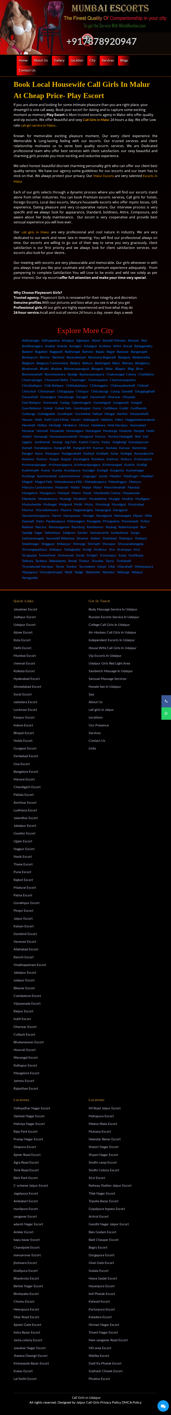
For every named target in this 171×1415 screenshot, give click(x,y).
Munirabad (136, 504)
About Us (41, 60)
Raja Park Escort (26, 1131)
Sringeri (92, 555)
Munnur (28, 510)
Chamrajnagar (32, 380)
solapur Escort (24, 980)
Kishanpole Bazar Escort (31, 1363)
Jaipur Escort (23, 918)
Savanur (82, 538)
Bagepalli (56, 351)
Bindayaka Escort (26, 1294)
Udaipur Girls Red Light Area (109, 663)
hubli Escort (22, 1019)
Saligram (69, 532)
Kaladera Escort (100, 1317)
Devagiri (82, 397)
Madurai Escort (25, 887)
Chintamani (46, 391)
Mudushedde (31, 504)
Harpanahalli (139, 414)
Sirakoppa (124, 549)
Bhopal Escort (24, 733)
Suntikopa (135, 555)
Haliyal (97, 414)
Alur (144, 340)
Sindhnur (100, 549)
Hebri (119, 419)
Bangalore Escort (26, 771)
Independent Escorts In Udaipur (112, 640)
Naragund (120, 510)
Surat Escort (23, 694)
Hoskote (125, 431)
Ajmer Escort (23, 632)
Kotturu (126, 459)
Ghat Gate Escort (101, 1263)
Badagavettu (143, 346)
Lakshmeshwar (69, 476)
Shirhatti (94, 544)
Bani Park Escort (26, 1178)
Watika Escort (99, 1355)
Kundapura (72, 470)
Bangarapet (139, 351)
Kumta (57, 470)
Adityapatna (51, 340)
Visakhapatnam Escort (30, 965)
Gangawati (121, 402)
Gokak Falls (63, 408)
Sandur (82, 532)
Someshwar (47, 555)
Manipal (63, 493)
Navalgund (104, 515)
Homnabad (138, 425)
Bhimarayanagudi (76, 368)
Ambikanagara (32, 346)
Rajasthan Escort (26, 1088)
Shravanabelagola (130, 544)
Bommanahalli (32, 374)
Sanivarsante (99, 532)
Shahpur (141, 538)
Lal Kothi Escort (25, 1379)
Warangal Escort (26, 1057)
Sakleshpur (53, 532)
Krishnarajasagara (87, 464)
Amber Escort (24, 1232)
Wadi (68, 572)
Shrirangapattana (34, 549)
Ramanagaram (59, 527)
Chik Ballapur (54, 385)
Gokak (48, 408)
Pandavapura (55, 521)
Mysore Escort (24, 779)
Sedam (95, 538)
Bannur (45, 357)
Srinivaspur (108, 555)
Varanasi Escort (25, 941)
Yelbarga (123, 572)
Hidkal (42, 425)
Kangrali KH (82, 448)
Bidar (109, 368)
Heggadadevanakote (140, 419)
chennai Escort (24, 663)
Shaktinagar (30, 544)
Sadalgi (27, 532)
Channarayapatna (123, 380)
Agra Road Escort (26, 1162)
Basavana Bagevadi (102, 357)
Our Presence (99, 725)
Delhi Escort (22, 648)
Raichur (41, 527)
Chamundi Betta (56, 380)
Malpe (86, 487)
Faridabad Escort (26, 756)
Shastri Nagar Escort (104, 1147)
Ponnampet (130, 521)
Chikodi (142, 385)
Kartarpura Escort (102, 1309)
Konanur (28, 459)
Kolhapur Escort (25, 1065)
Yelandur (108, 572)
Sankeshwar (119, 532)
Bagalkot (41, 351)
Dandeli (127, 391)
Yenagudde (30, 578)
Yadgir (78, 572)
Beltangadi (102, 363)
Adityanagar (31, 340)
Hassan (27, 419)
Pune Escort (22, 872)
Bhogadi (97, 368)
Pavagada (94, 521)
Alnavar (133, 340)
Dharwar (114, 397)
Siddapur (55, 549)
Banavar (123, 351)
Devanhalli (98, 397)
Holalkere (98, 425)
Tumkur (71, 566)
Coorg (115, 391)
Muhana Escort (100, 1131)
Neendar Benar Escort (105, 1139)
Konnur (41, 459)
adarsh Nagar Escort (28, 1224)
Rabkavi (27, 527)
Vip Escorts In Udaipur (105, 655)
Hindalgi (55, 425)
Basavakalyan (76, 357)
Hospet (139, 431)
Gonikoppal (82, 408)
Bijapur (120, 368)
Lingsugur (90, 476)
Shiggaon (48, 544)
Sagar (38, 532)
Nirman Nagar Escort (104, 1324)
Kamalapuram (138, 442)
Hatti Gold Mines (56, 419)
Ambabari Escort (26, 1201)
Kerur (39, 453)
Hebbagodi (91, 419)
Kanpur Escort (24, 717)
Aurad (127, 346)
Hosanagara (74, 431)
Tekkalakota (57, 561)
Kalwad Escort (99, 1301)
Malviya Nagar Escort (29, 1124)
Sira (112, 549)
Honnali (42, 431)
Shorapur (109, 544)
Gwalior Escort (24, 833)
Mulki (78, 504)
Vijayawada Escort (27, 1003)
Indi (145, 436)
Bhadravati (30, 368)
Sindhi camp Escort (103, 1162)
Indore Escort (23, 725)
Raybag (111, 527)
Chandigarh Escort (27, 787)
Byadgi (72, 374)
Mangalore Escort (26, 1073)
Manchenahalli (115, 487)
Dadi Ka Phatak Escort (105, 1363)
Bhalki (44, 368)
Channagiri (78, 380)
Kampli (27, 448)
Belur (116, 363)
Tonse (60, 566)
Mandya (134, 487)
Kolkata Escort (24, 671)
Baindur (88, 351)
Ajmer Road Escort (27, 1155)
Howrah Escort (25, 1050)
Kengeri (27, 453)
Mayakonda (131, 493)
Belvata (127, 363)
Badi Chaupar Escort (104, 1240)
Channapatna (98, 380)
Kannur (98, 448)
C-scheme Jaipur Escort (31, 1185)
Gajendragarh (81, 402)
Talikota (27, 561)
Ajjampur (83, 340)
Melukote (29, 499)
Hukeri (27, 436)
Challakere (146, 374)
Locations (96, 717)
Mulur (88, 504)
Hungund (86, 436)
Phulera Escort (99, 1379)
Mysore (65, 510)
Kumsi (45, 470)
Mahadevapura (95, 482)
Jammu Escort (24, 1081)
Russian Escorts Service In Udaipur (114, 617)
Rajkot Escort (23, 880)
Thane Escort (23, 864)
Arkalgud (90, 346)
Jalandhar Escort (26, 818)
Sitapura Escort (25, 1147)
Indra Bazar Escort (27, 1332)
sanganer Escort (25, 1216)
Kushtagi (28, 476)
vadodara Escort (25, 702)
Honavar (28, 431)
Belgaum (28, 363)
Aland (96, 340)
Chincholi (29, 391)
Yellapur (137, 572)
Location (77, 60)
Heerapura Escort (26, 1309)
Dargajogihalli (145, 391)
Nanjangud (103, 510)
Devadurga (66, 397)
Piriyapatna (111, 521)
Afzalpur (68, 340)
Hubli (150, 431)
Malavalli (61, 487)
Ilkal (138, 436)
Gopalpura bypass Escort (107, 1209)
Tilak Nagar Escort (102, 1193)
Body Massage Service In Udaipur (113, 609)
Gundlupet (65, 414)
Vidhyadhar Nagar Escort (32, 1108)
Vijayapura (30, 572)
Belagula (124, 357)
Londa (103, 476)
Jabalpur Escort (25, 825)
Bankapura (30, 357)
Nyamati (28, 521)
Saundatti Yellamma (60, 538)
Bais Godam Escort (102, 1232)
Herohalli (28, 425)
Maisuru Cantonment (37, 487)
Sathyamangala (33, 538)
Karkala (111, 448)
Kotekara (97, 459)
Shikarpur (64, 544)
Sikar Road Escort (26, 1317)
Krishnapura (143, 459)
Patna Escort (23, 895)
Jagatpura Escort (26, 1193)
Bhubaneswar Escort (29, 1042)
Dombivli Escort (25, 934)
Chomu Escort (24, 1301)
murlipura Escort (26, 1209)
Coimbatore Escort (27, 996)
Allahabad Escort (26, 949)
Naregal (88, 515)
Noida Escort (23, 740)
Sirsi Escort (97, 1178)
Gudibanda (138, 408)
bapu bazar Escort (27, 1240)
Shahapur (126, 538)
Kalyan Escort (24, 926)
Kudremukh (30, 470)
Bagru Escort (98, 1247)
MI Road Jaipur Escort (105, 1108)
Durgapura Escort (101, 1255)
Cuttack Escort (24, 1034)
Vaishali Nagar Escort (29, 1116)
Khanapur (52, 453)
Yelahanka (93, 572)
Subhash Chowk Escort (106, 1371)
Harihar (122, 414)
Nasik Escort (23, 856)
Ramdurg (78, 527)
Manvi (76, 493)
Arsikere (105, 346)
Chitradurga (99, 391)
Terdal (72, 561)
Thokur (84, 561)
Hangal (109, 414)
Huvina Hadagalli (120, 436)
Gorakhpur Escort (27, 903)
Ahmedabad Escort (27, 686)
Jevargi (57, 442)
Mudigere (142, 499)
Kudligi (142, 464)
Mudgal (114, 499)
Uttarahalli (124, 566)
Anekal (50, 346)
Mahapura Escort (101, 1116)
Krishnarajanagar (34, 464)
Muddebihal (98, 499)
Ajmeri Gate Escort (27, 1324)
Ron (143, 527)
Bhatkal (56, 368)
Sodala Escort (99, 1270)
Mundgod (119, 504)
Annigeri (75, 346)
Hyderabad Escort (27, 678)
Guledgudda (46, 414)
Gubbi (123, 408)
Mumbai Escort (25, 655)
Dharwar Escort (25, 1027)
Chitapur (82, 391)
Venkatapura (144, 566)
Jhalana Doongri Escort (31, 1355)
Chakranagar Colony (121, 374)
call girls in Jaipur (101, 709)
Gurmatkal (82, 414)
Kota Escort (22, 640)
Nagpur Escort (24, 849)
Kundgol (89, 470)
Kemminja (139, 448)
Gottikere (110, 408)
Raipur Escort (23, 1011)
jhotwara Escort (25, 1263)
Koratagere (81, 459)
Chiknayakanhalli (122, 385)
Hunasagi (40, 436)
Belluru (87, 363)
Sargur (135, 532)
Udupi (101, 566)
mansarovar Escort (27, 1255)
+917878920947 (101, 42)
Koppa (54, 459)
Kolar (114, 453)
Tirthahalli (123, 561)
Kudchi (129, 464)
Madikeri (147, 476)
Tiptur (109, 561)
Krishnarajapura (60, 464)
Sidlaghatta (72, 549)
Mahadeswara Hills (68, 482)
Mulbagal (50, 504)
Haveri (76, 419)
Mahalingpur (117, 482)
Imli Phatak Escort (102, 1294)
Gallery (59, 60)
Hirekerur (70, 425)
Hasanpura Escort (102, 1286)
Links (92, 748)
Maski (87, 493)
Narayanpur (72, 515)
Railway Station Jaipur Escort (110, 1185)
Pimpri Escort (23, 910)
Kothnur (113, 459)
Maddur (115, 476)
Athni (117, 346)
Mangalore (30, 493)
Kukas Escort (23, 1371)
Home (23, 60)
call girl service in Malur (38, 125)
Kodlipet (102, 453)
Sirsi (136, 549)
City (92, 60)
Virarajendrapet (51, 572)
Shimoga (79, 544)
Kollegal (126, 453)
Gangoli (136, 402)
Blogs (124, 60)
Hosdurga (110, 431)
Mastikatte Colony (107, 493)
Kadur (106, 442)
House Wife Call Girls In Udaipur (113, 648)
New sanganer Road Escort (108, 1340)
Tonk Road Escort (26, 1170)
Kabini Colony (89, 442)
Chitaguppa (65, 391)
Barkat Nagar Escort (28, 1286)
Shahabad (109, 538)
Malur (97, 487)
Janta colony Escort (28, 1340)
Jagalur (27, 442)
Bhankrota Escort (26, 1278)
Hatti (38, 419)
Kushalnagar (135, 470)
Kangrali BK (62, 448)
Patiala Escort (24, 794)
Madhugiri (130, 476)
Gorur (97, 408)
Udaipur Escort (25, 624)
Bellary (75, 363)
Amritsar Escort (25, 802)
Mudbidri (80, 499)
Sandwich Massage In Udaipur (111, 671)
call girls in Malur (35, 232)
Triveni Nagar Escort (103, 1332)
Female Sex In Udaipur (105, 686)
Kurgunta (117, 470)
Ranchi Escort (24, 957)
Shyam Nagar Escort (103, 1155)
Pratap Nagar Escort (28, 1139)
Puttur (145, 521)
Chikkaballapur (77, 385)
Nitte (148, 515)
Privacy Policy (110, 1402)
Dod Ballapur (31, 402)
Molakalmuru (47, 499)
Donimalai (50, 402)
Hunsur (100, 436)
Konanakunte (143, 453)
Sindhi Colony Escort (104, 1170)
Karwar (124, 448)
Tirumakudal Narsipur (38, 566)
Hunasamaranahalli (63, 436)
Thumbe (97, 561)
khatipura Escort (26, 1270)
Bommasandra (55, 374)
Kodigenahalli (71, 453)
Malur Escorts (103, 176)
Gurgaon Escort (25, 748)
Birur (139, 368)
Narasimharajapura (36, 515)
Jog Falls (70, 442)
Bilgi (131, 368)
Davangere (48, 397)
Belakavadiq (141, 357)
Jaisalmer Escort (25, 609)
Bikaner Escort (24, 988)
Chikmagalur (99, 385)
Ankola (62, 346)
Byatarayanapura (91, 374)
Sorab (80, 555)
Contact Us (27, 70)
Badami (27, 351)
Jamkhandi (42, 442)
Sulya (122, 555)
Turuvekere (87, 566)
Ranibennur (95, 527)
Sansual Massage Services (107, 678)
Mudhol (127, 499)
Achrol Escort (99, 1216)
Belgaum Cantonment (52, 363)
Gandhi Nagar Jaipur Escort (109, 1224)
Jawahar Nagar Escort (30, 1348)
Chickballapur (32, 385)
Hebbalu (107, 419)
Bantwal (58, 357)
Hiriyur (84, 425)
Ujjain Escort (23, 841)
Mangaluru (47, 493)
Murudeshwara (47, 510)
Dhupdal (129, 397)
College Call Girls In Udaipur (109, 624)
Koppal (66, 459)
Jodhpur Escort (25, 617)
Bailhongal (72, 351)
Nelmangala (122, 515)
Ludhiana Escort (25, 810)
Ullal (111, 566)
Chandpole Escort (27, 1247)
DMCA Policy (132, 1402)
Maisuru (135, 482)
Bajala (100, 351)
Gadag (64, 402)
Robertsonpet (128, 527)
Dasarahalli (30, 397)
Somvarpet (66, 555)
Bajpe (111, 351)
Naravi (56, 515)
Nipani (138, 515)
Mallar (75, 487)
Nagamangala (83, 510)
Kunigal (102, 470)
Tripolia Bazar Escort (103, 1201)
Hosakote (57, 431)
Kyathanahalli (47, 476)
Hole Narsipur (117, 425)
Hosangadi (93, 431)
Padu (40, 521)
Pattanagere (76, 521)
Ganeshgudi (102, 402)
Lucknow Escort (25, 709)
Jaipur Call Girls (87, 1402)
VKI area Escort (100, 1348)
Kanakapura (43, 448)
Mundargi (103, 504)
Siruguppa (29, 555)
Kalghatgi (119, 442)
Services (108, 60)
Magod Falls (43, 482)
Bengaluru (142, 363)
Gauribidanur (31, 408)
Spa (91, 694)
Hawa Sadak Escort (103, 1278)
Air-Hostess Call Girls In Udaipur (112, 632)
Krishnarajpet (112, 464)
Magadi (27, 482)
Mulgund (65, 504)
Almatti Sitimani (114, 340)
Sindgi (87, 549)
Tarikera (41, 561)
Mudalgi (65, 499)
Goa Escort (22, 764)
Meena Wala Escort (103, 1124)
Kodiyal (88, 453)
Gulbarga (28, 414)
